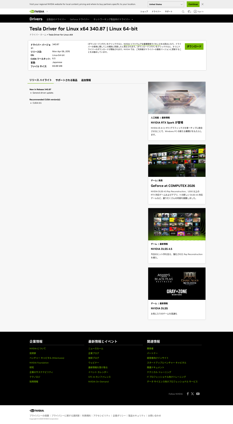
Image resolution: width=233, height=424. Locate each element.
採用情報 (34, 381)
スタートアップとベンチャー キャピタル (166, 362)
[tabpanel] (87, 96)
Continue (193, 4)
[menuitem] (51, 11)
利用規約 (86, 415)
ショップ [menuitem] (144, 11)
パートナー (152, 353)
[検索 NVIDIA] (183, 11)
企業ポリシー (119, 415)
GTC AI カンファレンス (99, 376)
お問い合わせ (154, 415)
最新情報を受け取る (98, 367)
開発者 (150, 348)
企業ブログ (93, 353)
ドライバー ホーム (38, 34)
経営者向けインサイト (158, 358)
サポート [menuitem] (168, 11)
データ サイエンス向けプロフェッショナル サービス (172, 381)
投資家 (33, 353)
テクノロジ (35, 376)
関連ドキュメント (155, 367)
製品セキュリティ (136, 415)
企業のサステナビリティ (41, 372)
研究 (32, 367)
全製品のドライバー (56, 19)
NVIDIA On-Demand (98, 381)
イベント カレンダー (98, 372)
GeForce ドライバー (79, 19)
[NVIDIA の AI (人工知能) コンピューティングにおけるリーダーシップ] (37, 11)
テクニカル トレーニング (159, 372)
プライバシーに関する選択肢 (66, 415)
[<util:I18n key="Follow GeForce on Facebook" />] (188, 393)
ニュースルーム (95, 348)
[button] (189, 12)
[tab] (41, 80)
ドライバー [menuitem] (156, 11)
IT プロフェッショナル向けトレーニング (166, 376)
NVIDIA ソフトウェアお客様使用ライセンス (142, 44)
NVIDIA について (38, 348)
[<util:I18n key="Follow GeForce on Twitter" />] (192, 393)
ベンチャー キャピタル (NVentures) (47, 358)
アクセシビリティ (101, 415)
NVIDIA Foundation (39, 362)
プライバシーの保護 (39, 415)
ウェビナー (93, 362)
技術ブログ (93, 358)
